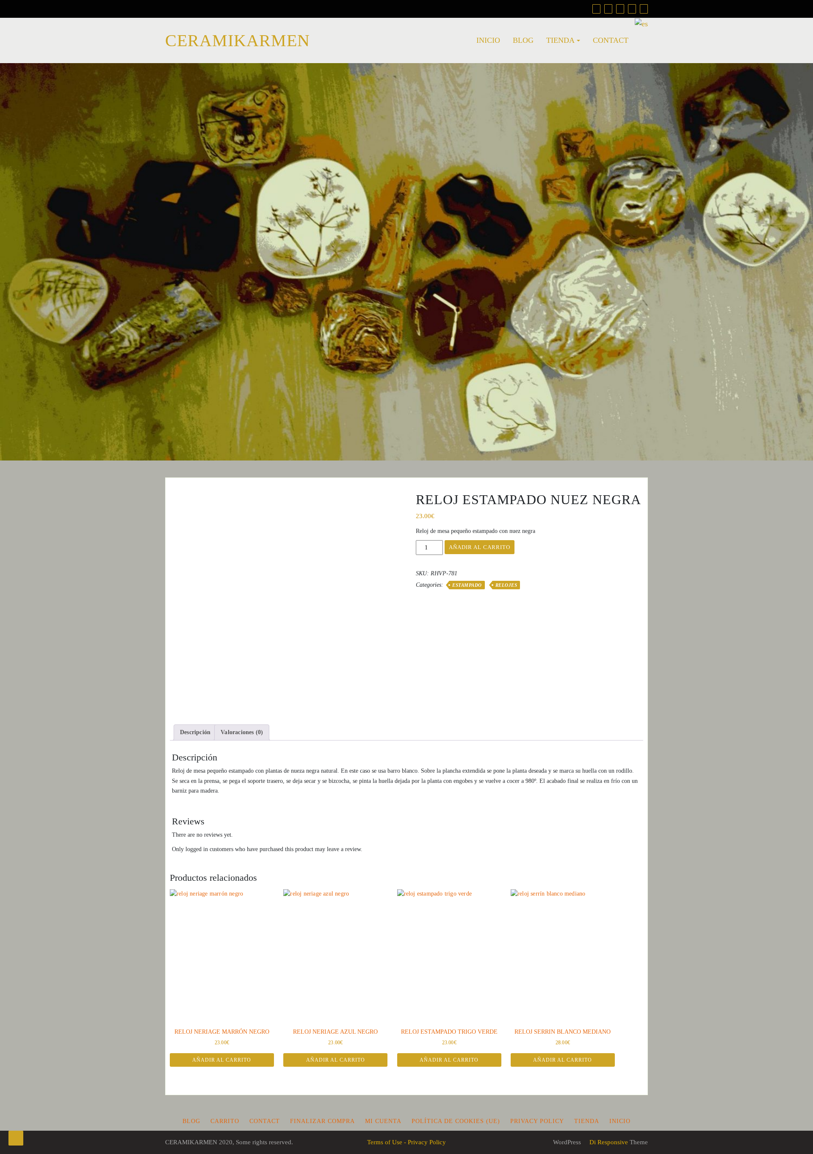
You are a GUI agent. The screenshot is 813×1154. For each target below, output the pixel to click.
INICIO (488, 40)
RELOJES (506, 585)
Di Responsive (608, 1142)
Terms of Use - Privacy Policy (406, 1142)
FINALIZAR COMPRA (322, 1121)
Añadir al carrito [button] (221, 1060)
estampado (467, 585)
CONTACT (610, 40)
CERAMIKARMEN (237, 40)
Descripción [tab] (195, 732)
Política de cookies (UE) (456, 1121)
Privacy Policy (537, 1121)
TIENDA (560, 40)
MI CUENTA (383, 1121)
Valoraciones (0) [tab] (242, 732)
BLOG (523, 40)
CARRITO (224, 1121)
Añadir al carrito (479, 547)
